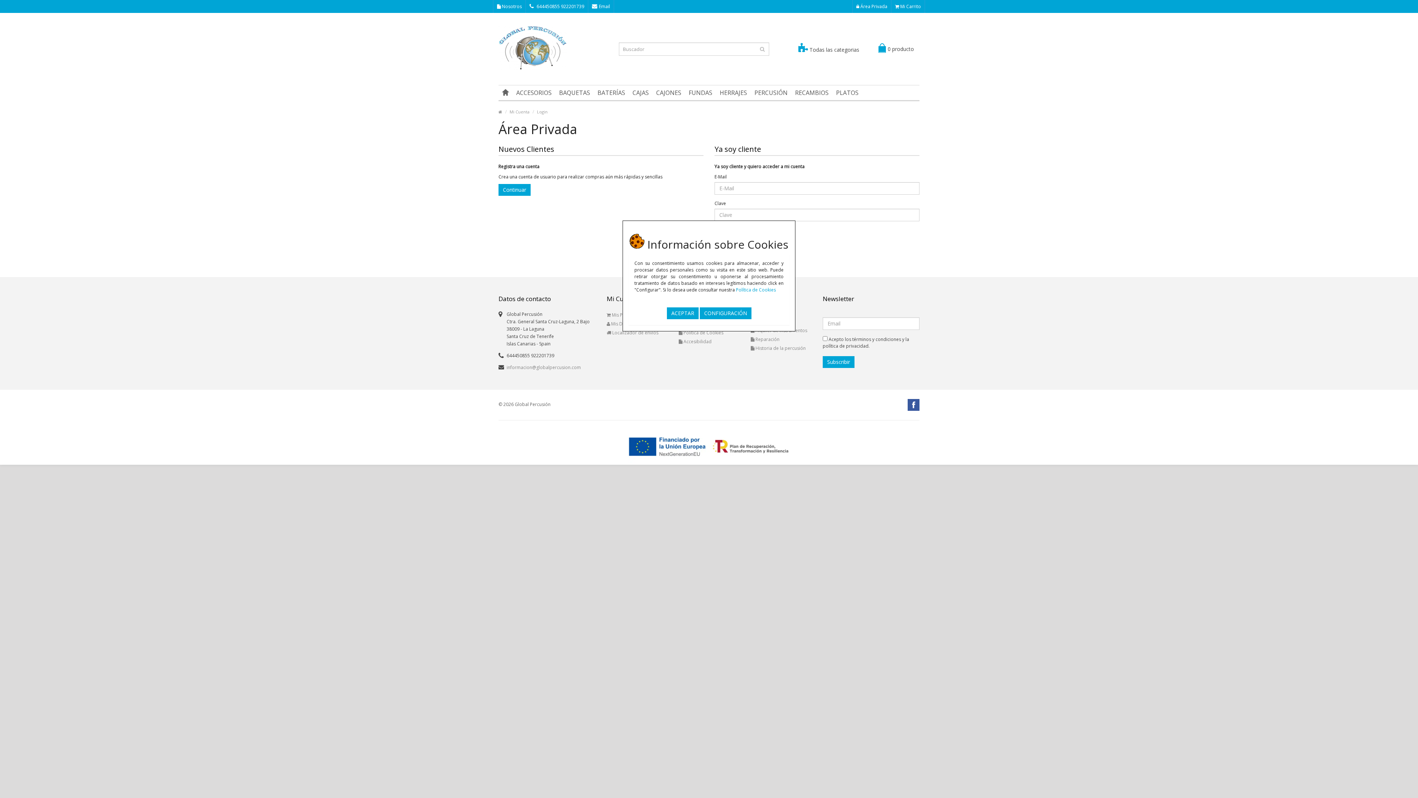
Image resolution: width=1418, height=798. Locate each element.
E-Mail (721, 177)
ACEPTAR (682, 313)
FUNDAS (700, 93)
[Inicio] (506, 92)
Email (604, 6)
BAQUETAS (574, 93)
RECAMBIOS (812, 93)
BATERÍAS (611, 93)
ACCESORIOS (534, 93)
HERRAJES (733, 93)
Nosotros (511, 6)
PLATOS (847, 93)
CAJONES (668, 93)
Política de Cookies (756, 290)
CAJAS (641, 93)
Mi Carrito (910, 6)
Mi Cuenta (520, 112)
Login (542, 112)
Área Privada (873, 6)
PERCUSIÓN (771, 93)
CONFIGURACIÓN (725, 313)
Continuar (514, 189)
